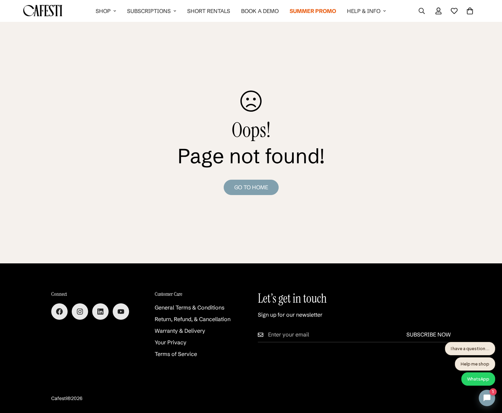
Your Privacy (170, 342)
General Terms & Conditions (189, 307)
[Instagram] (80, 311)
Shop (103, 11)
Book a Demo (260, 11)
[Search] (422, 10)
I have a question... (470, 348)
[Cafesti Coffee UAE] (42, 11)
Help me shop (475, 364)
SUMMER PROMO (313, 11)
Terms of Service (176, 353)
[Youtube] (121, 311)
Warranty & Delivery (180, 330)
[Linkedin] (100, 311)
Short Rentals (208, 11)
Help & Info (363, 11)
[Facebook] (59, 311)
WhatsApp (478, 379)
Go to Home (251, 187)
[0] (470, 11)
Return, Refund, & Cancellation (193, 319)
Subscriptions (149, 11)
